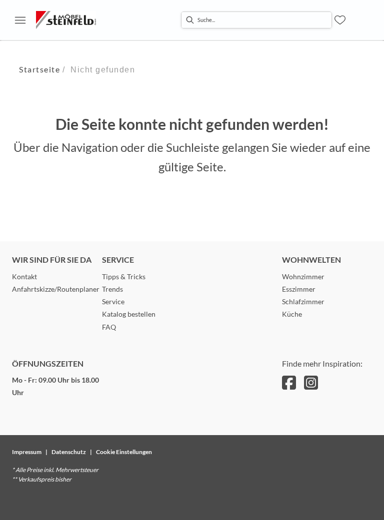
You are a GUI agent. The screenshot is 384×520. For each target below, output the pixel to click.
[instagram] (311, 382)
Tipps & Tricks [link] (124, 276)
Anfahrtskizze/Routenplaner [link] (56, 289)
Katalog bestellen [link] (129, 314)
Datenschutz (69, 452)
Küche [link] (292, 314)
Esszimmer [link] (299, 289)
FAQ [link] (109, 327)
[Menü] (20, 20)
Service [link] (113, 301)
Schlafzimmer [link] (303, 301)
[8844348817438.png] (66, 20)
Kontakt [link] (24, 276)
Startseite (39, 69)
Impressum (27, 452)
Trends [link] (112, 289)
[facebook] (289, 382)
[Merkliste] (340, 20)
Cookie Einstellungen (124, 452)
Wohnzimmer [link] (303, 276)
